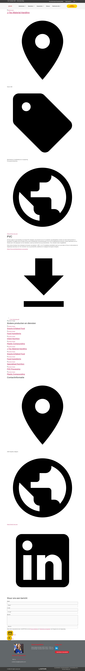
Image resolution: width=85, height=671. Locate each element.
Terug (11, 639)
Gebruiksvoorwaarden (45, 629)
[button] (72, 6)
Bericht (8, 614)
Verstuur (12, 634)
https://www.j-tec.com (12, 233)
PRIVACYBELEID (66, 669)
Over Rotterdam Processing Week (56, 1)
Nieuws (48, 6)
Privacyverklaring (34, 629)
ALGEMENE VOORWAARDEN (61, 667)
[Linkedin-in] (56, 648)
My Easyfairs (68, 1)
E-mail (8, 607)
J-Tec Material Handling (18, 12)
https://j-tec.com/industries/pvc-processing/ (17, 249)
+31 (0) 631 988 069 (20, 659)
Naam (8, 601)
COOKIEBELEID (73, 667)
